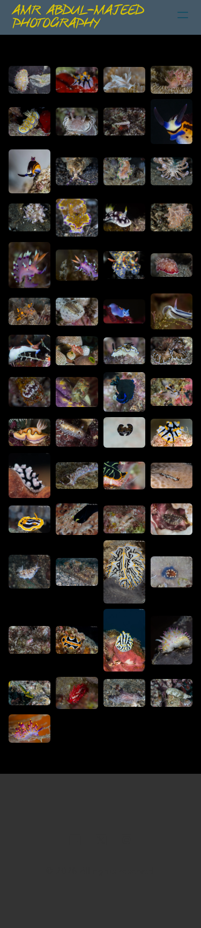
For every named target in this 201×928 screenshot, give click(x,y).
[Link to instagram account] (126, 840)
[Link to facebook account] (75, 840)
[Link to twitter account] (100, 840)
